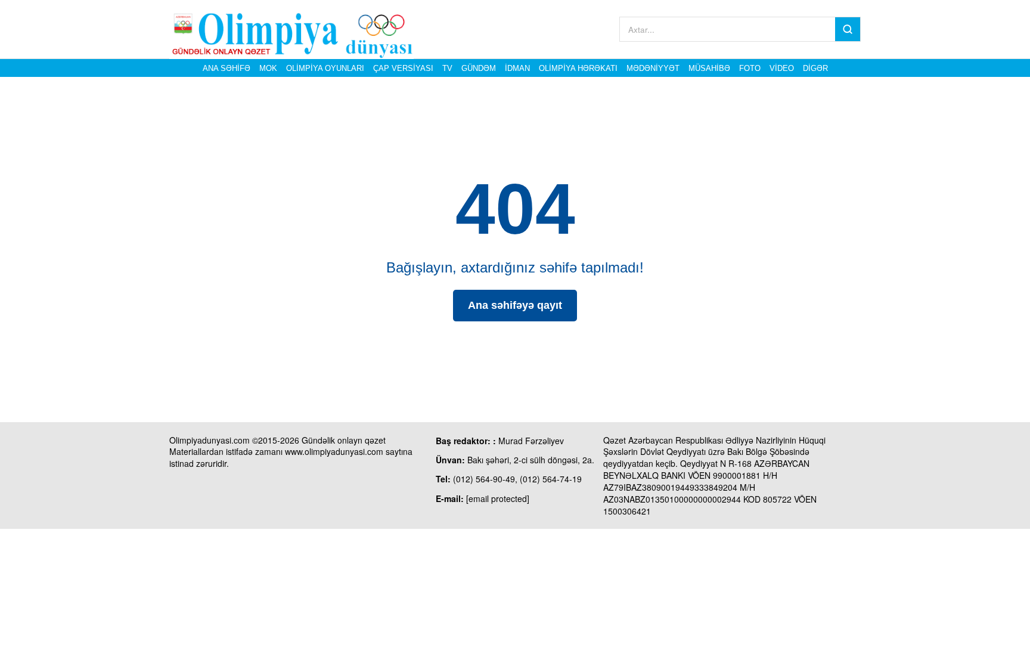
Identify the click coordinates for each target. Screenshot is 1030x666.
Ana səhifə (226, 68)
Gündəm (478, 68)
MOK (268, 68)
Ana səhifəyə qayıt (515, 305)
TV (447, 68)
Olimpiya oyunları (325, 68)
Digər (815, 68)
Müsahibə (709, 68)
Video (782, 68)
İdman (517, 68)
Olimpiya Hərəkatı (578, 68)
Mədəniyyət (653, 68)
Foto (750, 68)
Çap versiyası (403, 68)
